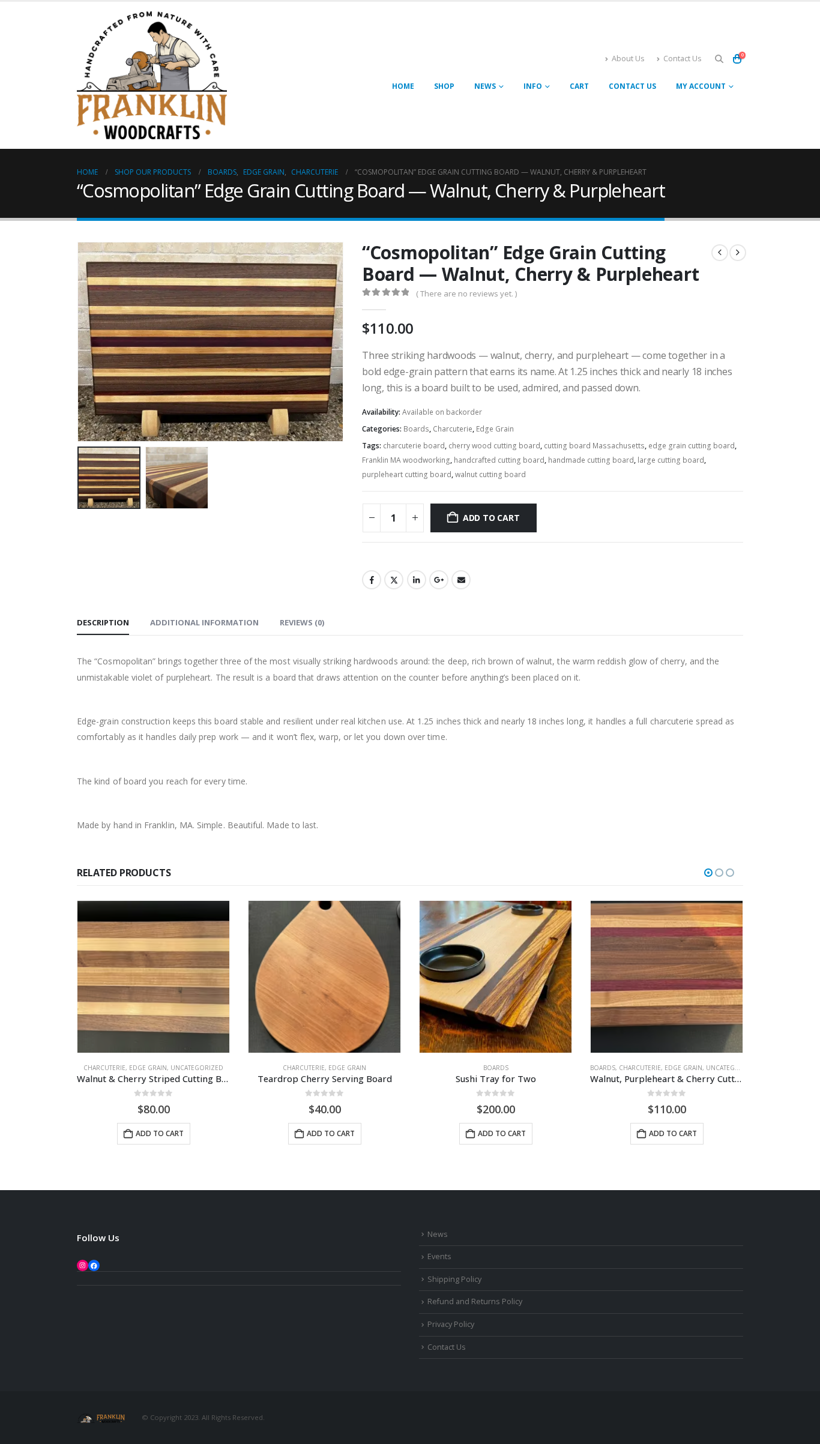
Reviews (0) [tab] (302, 622)
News (485, 86)
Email (461, 579)
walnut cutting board (490, 474)
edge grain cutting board (691, 446)
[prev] (719, 252)
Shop (444, 86)
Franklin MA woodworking (406, 460)
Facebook (371, 579)
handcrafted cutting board (499, 460)
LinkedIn (416, 579)
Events (439, 1256)
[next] (737, 252)
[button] (719, 59)
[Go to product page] (153, 977)
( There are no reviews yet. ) (466, 293)
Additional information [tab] (204, 622)
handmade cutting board (591, 460)
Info (532, 86)
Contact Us (682, 58)
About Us (628, 58)
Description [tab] (103, 622)
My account (701, 86)
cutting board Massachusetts (594, 446)
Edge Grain (495, 429)
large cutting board (671, 460)
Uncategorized (196, 1067)
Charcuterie (452, 429)
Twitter (393, 579)
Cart (579, 86)
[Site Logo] (152, 75)
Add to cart (491, 517)
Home (403, 86)
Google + (438, 579)
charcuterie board (414, 446)
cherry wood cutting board (494, 446)
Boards (416, 429)
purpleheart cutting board (406, 474)
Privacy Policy (450, 1324)
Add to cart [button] (160, 1133)
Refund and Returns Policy (474, 1301)
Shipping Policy (454, 1279)
